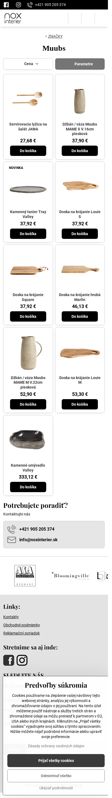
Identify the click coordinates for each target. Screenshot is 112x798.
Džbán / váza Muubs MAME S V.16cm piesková (80, 129)
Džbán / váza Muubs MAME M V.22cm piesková (28, 382)
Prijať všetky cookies (56, 760)
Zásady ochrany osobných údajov (56, 746)
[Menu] (101, 18)
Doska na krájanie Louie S (80, 214)
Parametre (83, 64)
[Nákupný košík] (88, 18)
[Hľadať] (74, 18)
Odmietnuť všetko (56, 776)
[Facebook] (7, 4)
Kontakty (11, 617)
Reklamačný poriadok (21, 633)
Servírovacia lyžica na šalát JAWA (28, 126)
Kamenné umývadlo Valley (28, 467)
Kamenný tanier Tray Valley (28, 214)
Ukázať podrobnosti (56, 788)
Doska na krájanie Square (28, 297)
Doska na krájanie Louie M (80, 380)
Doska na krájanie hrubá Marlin (80, 297)
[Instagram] (18, 4)
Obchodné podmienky (21, 625)
